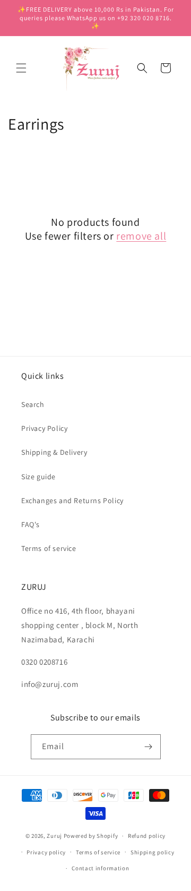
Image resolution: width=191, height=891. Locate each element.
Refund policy (147, 835)
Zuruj (54, 835)
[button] (21, 68)
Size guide (38, 476)
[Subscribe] (148, 746)
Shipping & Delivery (54, 452)
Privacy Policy (44, 428)
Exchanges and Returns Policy (72, 500)
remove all (141, 236)
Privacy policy (46, 852)
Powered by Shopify (91, 835)
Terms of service (48, 548)
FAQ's (30, 524)
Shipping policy (153, 852)
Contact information (100, 868)
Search (33, 404)
